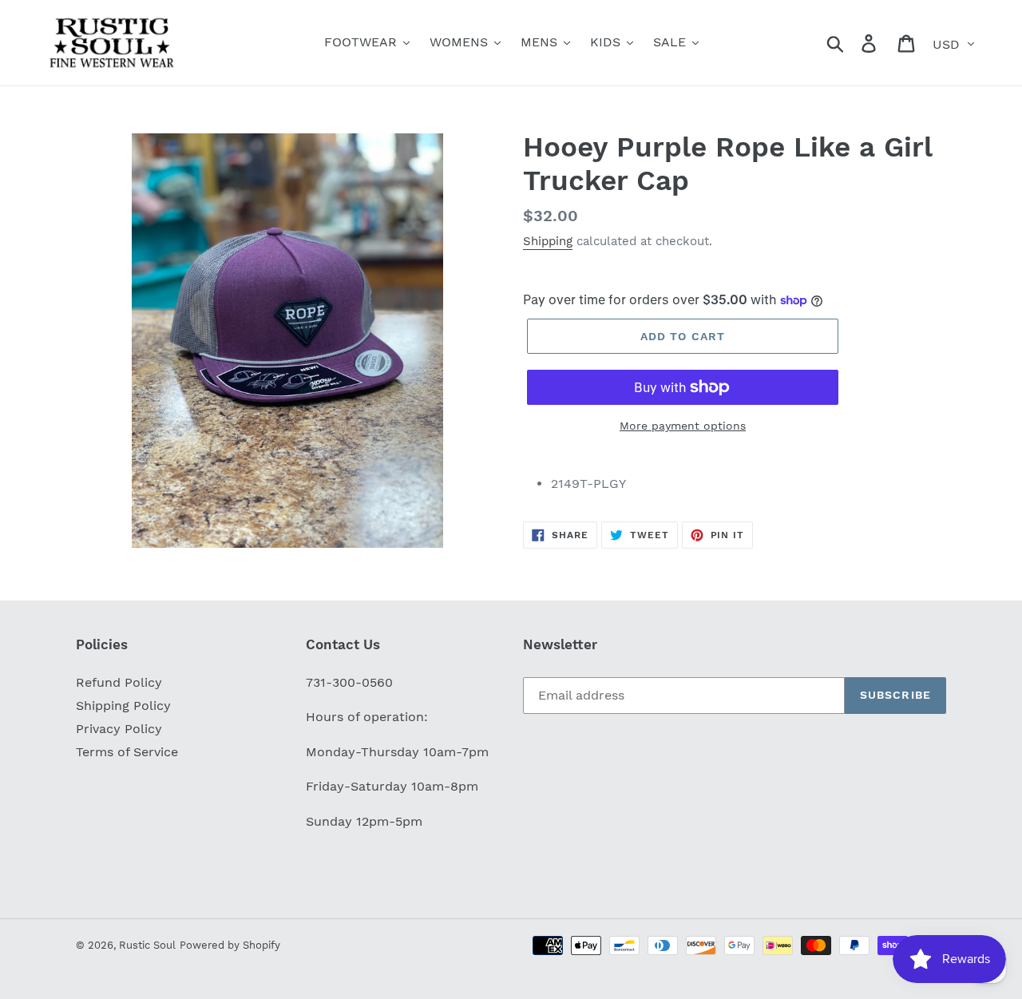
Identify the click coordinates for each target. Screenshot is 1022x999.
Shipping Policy (123, 705)
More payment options (683, 425)
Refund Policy (119, 682)
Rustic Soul (147, 945)
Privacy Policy (119, 728)
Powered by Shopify (230, 945)
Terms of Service (127, 751)
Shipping (547, 241)
